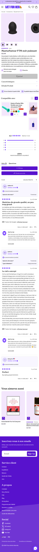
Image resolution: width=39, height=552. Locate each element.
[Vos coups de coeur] (33, 7)
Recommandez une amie (9, 510)
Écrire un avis (23, 173)
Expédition (5, 470)
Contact (4, 467)
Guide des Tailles (7, 476)
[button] (6, 48)
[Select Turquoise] (19, 111)
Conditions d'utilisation (25, 541)
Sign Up (31, 454)
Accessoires (9, 11)
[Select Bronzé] (14, 111)
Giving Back (5, 501)
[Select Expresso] (16, 111)
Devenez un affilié (7, 507)
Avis (3, 479)
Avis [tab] (4, 163)
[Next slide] (36, 98)
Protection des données (8, 541)
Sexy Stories (5, 492)
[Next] (36, 2)
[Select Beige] (11, 111)
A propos (4, 489)
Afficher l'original (22, 222)
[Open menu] (2, 7)
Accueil (3, 11)
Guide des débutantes (8, 513)
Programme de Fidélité (8, 504)
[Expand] (33, 2)
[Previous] (2, 2)
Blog (3, 498)
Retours (4, 473)
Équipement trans (18, 11)
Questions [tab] (12, 163)
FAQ (3, 495)
